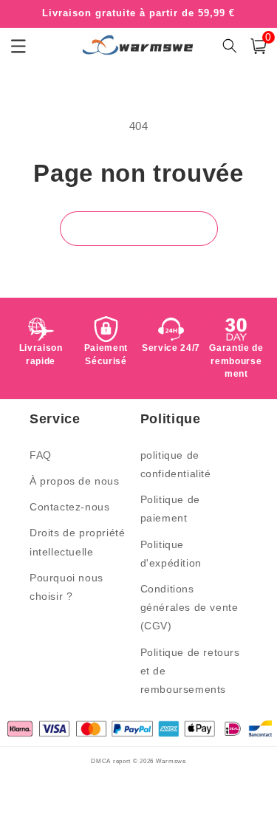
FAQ (41, 455)
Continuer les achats (139, 228)
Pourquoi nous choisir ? (66, 587)
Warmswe (171, 761)
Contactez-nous (69, 507)
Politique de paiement (170, 508)
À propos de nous (75, 481)
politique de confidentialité (175, 464)
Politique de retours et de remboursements (190, 670)
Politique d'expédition (171, 554)
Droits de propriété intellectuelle (77, 542)
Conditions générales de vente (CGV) (189, 607)
